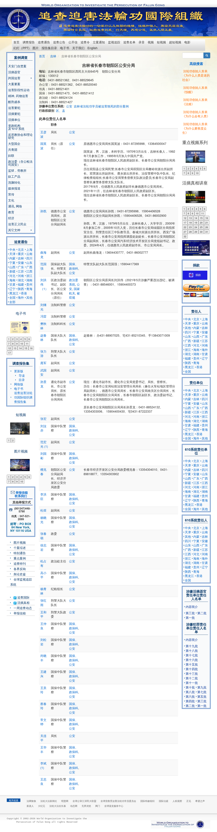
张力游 (43, 353)
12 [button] (9, 348)
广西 (29, 267)
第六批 (190, 696)
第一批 (190, 617)
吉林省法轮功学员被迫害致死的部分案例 (101, 106)
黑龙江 (13, 293)
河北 (12, 275)
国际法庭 (163, 801)
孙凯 (43, 211)
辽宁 (12, 288)
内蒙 (12, 258)
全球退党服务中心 (113, 806)
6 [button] (29, 339)
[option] (21, 325)
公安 (69, 106)
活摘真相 (22, 602)
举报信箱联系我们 (21, 494)
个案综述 (20, 547)
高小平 (43, 575)
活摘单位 (14, 119)
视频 (151, 42)
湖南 (29, 280)
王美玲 (43, 689)
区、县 (60, 110)
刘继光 (43, 306)
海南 (12, 280)
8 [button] (13, 343)
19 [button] (195, 222)
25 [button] (201, 227)
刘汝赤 (43, 428)
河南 (21, 275)
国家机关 (74, 290)
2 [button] (13, 339)
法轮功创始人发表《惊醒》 (195, 89)
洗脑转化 (14, 182)
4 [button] (21, 339)
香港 (24, 293)
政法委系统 (73, 282)
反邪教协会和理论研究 (20, 136)
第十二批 (192, 678)
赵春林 (43, 337)
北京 (21, 249)
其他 (29, 297)
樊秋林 (43, 325)
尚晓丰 (43, 657)
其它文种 (14, 230)
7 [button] (8, 343)
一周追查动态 (23, 608)
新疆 (12, 271)
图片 (36, 48)
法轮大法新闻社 (48, 801)
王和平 (43, 614)
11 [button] (27, 343)
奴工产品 (14, 176)
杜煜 (43, 510)
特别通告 (20, 553)
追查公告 (59, 42)
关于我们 (78, 48)
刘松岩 (43, 641)
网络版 (18, 384)
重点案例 (20, 558)
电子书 (64, 48)
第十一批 (192, 682)
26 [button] (206, 227)
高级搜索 (196, 63)
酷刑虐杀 (14, 101)
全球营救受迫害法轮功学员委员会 (118, 801)
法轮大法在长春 (57, 806)
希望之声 (200, 801)
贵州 (29, 284)
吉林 (21, 258)
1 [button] (8, 339)
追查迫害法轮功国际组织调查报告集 (23, 397)
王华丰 (43, 749)
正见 (188, 801)
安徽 (21, 262)
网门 (97, 806)
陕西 (21, 288)
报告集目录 (49, 48)
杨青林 (43, 591)
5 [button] (25, 339)
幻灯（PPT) (21, 48)
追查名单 (129, 42)
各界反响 (20, 568)
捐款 (198, 275)
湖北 (21, 280)
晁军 (43, 363)
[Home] (19, 20)
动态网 (73, 806)
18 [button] (190, 222)
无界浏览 (86, 806)
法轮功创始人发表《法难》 (195, 101)
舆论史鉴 (20, 574)
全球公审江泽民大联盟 (84, 801)
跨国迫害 (14, 78)
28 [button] (190, 231)
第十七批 (192, 655)
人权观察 (177, 801)
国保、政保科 (73, 266)
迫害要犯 (14, 107)
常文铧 (43, 721)
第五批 (201, 696)
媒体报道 (14, 188)
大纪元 (41, 806)
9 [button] (17, 343)
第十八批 (192, 650)
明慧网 (64, 801)
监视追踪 (114, 42)
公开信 (72, 42)
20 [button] (201, 222)
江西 (29, 271)
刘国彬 (43, 455)
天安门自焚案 (17, 66)
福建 (21, 284)
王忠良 (43, 781)
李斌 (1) (43, 765)
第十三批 (192, 673)
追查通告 (44, 42)
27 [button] (185, 231)
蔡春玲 (43, 705)
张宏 (43, 418)
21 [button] (206, 222)
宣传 (11, 194)
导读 (22, 375)
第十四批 (192, 669)
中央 (12, 249)
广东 (21, 267)
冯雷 (43, 316)
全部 (12, 302)
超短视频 (175, 42)
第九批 (201, 687)
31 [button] (206, 231)
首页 (16, 42)
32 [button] (185, 236)
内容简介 (192, 606)
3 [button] (17, 339)
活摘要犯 (14, 113)
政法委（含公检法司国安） (20, 163)
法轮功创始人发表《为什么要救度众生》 (195, 128)
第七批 (201, 692)
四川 (29, 258)
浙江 (29, 275)
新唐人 (30, 806)
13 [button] (15, 348)
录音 (142, 42)
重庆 (21, 253)
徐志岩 (43, 547)
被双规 (74, 295)
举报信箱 (20, 613)
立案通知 (99, 42)
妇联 (11, 155)
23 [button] (190, 227)
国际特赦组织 (147, 801)
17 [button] (9, 352)
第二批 (201, 613)
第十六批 (192, 659)
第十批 (190, 687)
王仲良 (43, 625)
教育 (11, 212)
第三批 (190, 613)
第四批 (190, 701)
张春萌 (43, 535)
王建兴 (43, 673)
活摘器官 (14, 72)
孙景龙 (43, 383)
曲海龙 (43, 254)
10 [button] (21, 343)
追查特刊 (20, 563)
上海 (29, 249)
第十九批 (192, 646)
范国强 (43, 266)
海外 (21, 297)
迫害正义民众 (17, 224)
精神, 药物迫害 (18, 96)
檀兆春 (43, 471)
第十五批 (192, 664)
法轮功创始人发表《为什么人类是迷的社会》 (196, 75)
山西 (12, 267)
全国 (12, 297)
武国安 (43, 372)
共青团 (12, 149)
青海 (29, 288)
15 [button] (25, 348)
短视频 (161, 42)
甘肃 (12, 284)
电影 (187, 42)
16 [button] (31, 348)
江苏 (21, 271)
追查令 (85, 42)
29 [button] (195, 231)
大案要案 (14, 84)
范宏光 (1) (44, 444)
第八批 (190, 692)
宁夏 (12, 262)
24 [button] (195, 227)
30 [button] (201, 231)
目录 (22, 379)
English (92, 48)
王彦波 (43, 134)
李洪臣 (43, 496)
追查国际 (22, 597)
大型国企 (14, 143)
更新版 (18, 371)
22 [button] (185, 227)
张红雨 (43, 602)
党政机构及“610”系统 (16, 127)
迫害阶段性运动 (18, 90)
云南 (29, 253)
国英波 (43, 145)
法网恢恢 (31, 801)
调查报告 (29, 42)
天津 (12, 253)
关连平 (43, 737)
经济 (11, 218)
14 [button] (20, 348)
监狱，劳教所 (17, 170)
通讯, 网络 (15, 206)
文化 (11, 200)
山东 (29, 262)
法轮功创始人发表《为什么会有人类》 (196, 113)
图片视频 (20, 542)
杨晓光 (43, 519)
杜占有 (43, 563)
